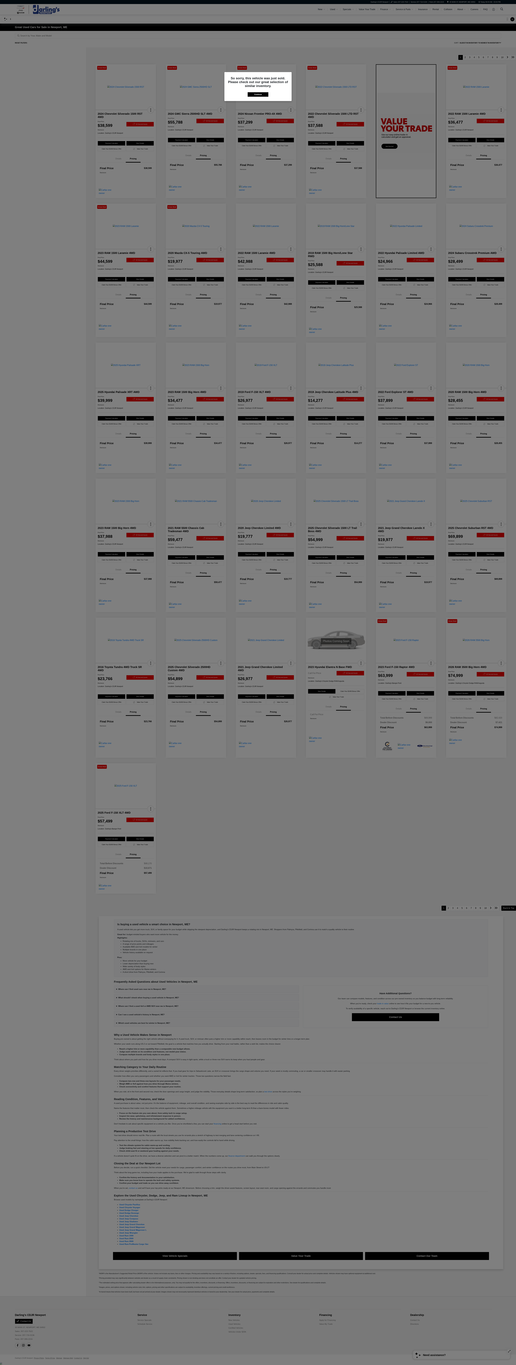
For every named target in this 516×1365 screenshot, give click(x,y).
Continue (258, 94)
